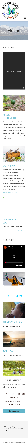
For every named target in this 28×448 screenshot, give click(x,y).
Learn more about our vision (10, 192)
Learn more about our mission (11, 142)
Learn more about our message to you (13, 230)
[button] (26, 18)
